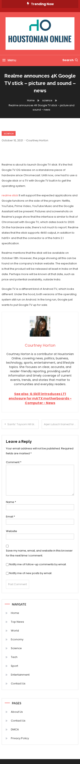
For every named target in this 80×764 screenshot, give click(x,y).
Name (11, 502)
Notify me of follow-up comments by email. (37, 564)
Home (15, 613)
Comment (13, 462)
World (15, 631)
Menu (12, 60)
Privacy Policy (20, 738)
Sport (14, 666)
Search (68, 60)
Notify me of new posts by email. (30, 573)
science (9, 133)
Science (16, 648)
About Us (17, 712)
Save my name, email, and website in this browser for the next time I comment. (39, 553)
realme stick (10, 195)
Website (11, 531)
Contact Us (18, 683)
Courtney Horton (37, 140)
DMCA (15, 729)
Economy (17, 639)
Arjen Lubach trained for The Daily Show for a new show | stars (61, 424)
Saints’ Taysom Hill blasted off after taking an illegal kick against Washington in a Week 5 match (23, 424)
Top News (17, 622)
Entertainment (20, 675)
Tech (14, 657)
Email (10, 516)
